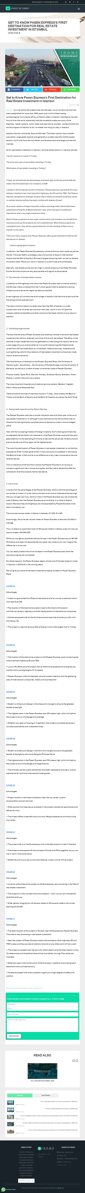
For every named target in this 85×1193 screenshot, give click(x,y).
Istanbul (10, 110)
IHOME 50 (10, 872)
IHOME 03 (10, 586)
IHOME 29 (10, 785)
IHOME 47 (10, 832)
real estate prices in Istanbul (44, 1156)
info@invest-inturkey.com (64, 1163)
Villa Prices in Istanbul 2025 (42, 1081)
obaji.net (61, 1188)
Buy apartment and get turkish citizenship (24, 988)
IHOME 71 (10, 919)
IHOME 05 (10, 692)
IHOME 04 (10, 645)
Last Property (45, 1095)
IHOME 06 (10, 738)
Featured (20, 1095)
